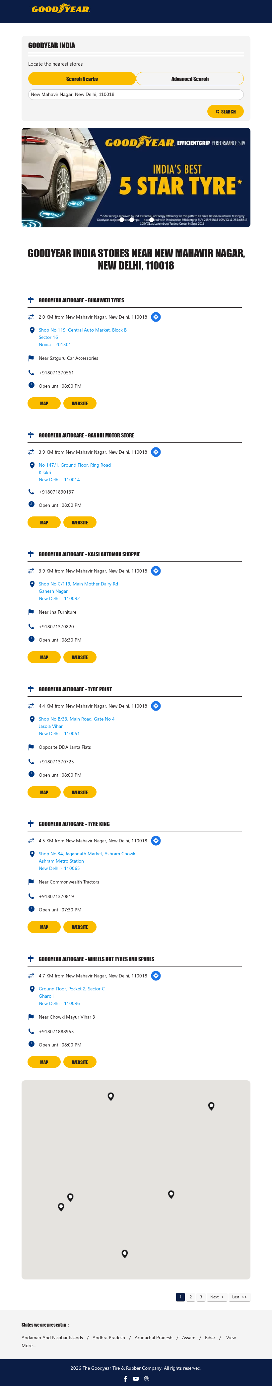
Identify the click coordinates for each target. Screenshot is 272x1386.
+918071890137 (56, 492)
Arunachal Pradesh (153, 1337)
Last (235, 1296)
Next (214, 1296)
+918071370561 (56, 372)
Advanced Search (190, 78)
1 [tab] (121, 219)
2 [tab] (131, 219)
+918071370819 (56, 896)
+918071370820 (56, 626)
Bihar (210, 1337)
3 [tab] (141, 219)
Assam (188, 1337)
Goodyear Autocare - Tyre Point (75, 689)
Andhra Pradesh (109, 1337)
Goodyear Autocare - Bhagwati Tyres (81, 300)
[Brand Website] (146, 1378)
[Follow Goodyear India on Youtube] (136, 1378)
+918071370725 (56, 761)
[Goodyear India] (61, 8)
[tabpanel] (136, 177)
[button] (171, 1195)
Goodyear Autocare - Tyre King (74, 823)
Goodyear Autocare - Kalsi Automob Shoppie (89, 554)
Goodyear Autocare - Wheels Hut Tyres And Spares (96, 959)
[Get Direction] (156, 317)
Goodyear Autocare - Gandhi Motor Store (86, 435)
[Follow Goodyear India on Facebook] (125, 1378)
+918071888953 (56, 1031)
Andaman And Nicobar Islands (52, 1337)
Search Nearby (82, 78)
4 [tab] (151, 219)
